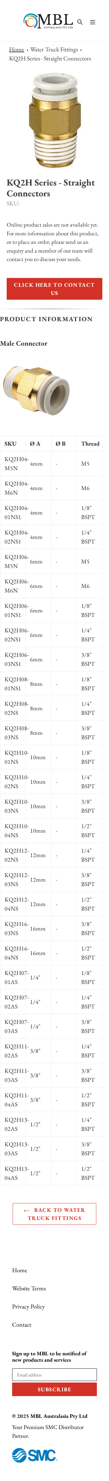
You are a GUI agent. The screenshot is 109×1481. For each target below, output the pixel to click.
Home (16, 49)
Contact (21, 1324)
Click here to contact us (54, 288)
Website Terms (29, 1288)
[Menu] (92, 20)
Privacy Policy (28, 1306)
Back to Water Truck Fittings (56, 1213)
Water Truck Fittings (54, 49)
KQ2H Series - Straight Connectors (50, 58)
